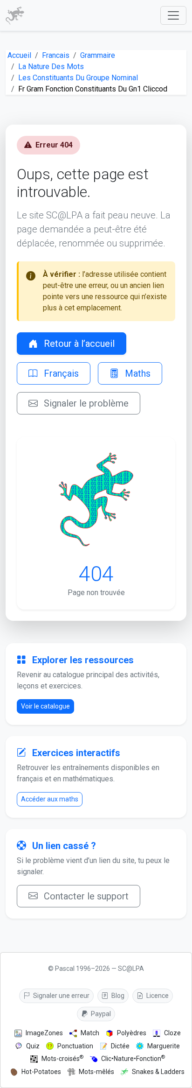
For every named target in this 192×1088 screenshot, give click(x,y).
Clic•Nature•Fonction (133, 1058)
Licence (157, 995)
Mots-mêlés (96, 1071)
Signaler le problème (85, 403)
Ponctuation (75, 1046)
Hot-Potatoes (41, 1071)
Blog (117, 995)
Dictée (120, 1046)
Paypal (100, 1014)
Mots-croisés (62, 1058)
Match (90, 1033)
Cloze (172, 1033)
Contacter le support (85, 896)
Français (60, 373)
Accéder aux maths (49, 799)
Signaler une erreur (60, 995)
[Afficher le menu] (173, 15)
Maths (137, 373)
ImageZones (44, 1033)
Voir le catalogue (45, 706)
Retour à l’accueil (78, 343)
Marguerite (163, 1046)
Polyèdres (131, 1033)
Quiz (33, 1046)
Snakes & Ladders (158, 1071)
